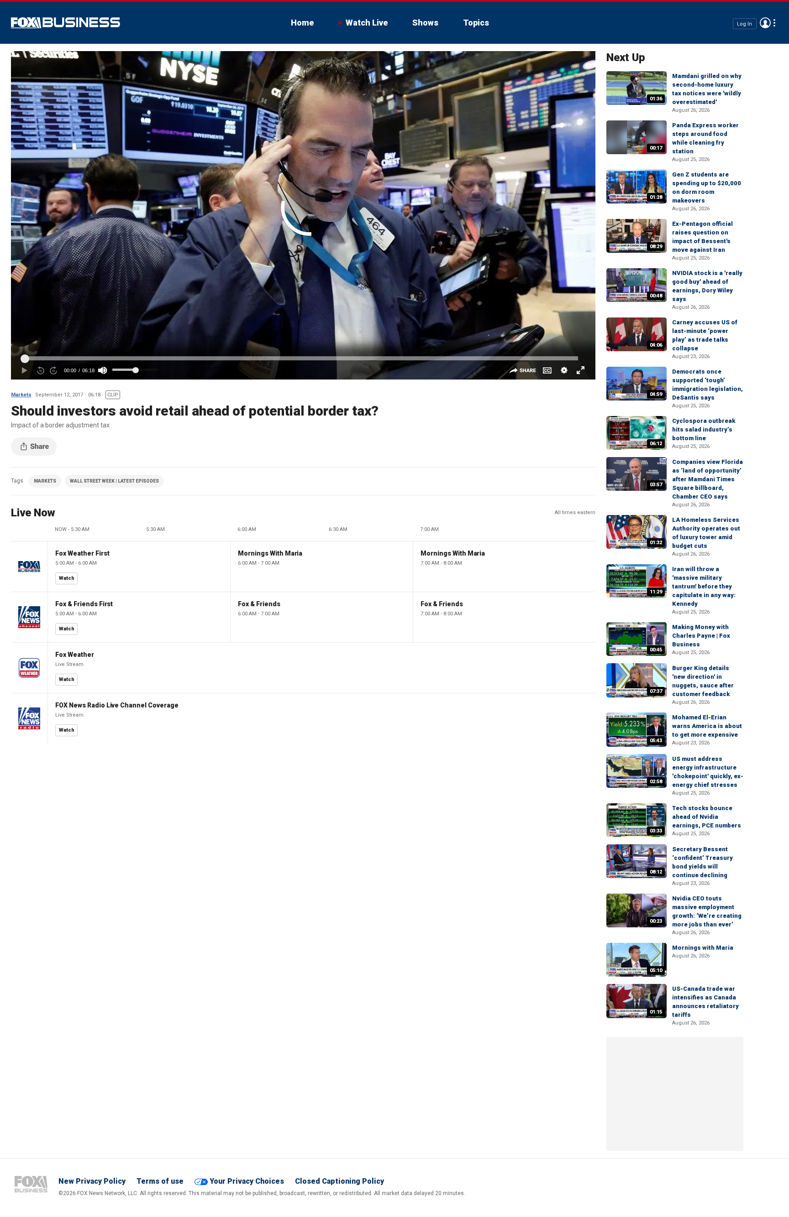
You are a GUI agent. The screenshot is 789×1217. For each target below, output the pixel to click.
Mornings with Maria (702, 947)
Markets (21, 395)
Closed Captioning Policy (339, 1181)
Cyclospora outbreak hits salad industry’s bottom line (703, 429)
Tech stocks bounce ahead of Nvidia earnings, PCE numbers (706, 817)
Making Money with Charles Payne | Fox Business (701, 636)
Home (302, 22)
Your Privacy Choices (247, 1181)
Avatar (765, 22)
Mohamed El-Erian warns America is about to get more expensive (707, 726)
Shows (425, 22)
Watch (66, 578)
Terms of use (160, 1181)
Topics (476, 22)
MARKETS (45, 481)
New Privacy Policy (92, 1181)
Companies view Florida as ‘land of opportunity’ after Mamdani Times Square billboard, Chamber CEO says (707, 479)
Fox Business (65, 22)
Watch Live (367, 22)
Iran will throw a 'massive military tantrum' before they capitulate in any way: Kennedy (704, 586)
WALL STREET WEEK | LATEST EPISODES (114, 481)
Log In (744, 23)
